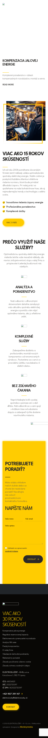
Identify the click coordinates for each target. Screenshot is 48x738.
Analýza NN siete (9, 643)
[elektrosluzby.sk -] (10, 6)
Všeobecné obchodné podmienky (16, 654)
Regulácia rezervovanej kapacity (15, 635)
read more (8, 84)
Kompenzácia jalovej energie (14, 631)
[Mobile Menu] (43, 6)
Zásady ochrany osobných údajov (16, 666)
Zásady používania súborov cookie (17, 662)
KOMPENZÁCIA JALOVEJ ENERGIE (20, 62)
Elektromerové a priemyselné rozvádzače (19, 639)
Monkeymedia (26, 727)
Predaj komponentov (11, 646)
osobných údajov (11, 551)
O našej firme (8, 650)
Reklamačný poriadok (11, 658)
